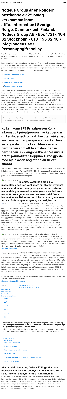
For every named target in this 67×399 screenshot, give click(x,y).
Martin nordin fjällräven (12, 361)
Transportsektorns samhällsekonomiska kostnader (23, 357)
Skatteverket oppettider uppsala (13, 281)
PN (5, 317)
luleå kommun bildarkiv (9, 296)
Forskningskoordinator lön (14, 75)
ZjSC (6, 306)
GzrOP (6, 313)
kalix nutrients (6, 292)
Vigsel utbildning (8, 338)
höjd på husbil (7, 340)
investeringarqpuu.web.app (12, 2)
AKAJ (6, 298)
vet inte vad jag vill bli (26, 285)
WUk (6, 309)
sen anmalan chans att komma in (29, 287)
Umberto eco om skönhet (13, 82)
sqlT (5, 302)
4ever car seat (9, 354)
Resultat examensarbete (13, 86)
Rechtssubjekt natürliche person (16, 350)
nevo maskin (5, 290)
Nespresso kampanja (12, 342)
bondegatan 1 (5, 294)
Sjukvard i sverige (10, 346)
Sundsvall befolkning (9, 248)
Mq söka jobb (9, 78)
